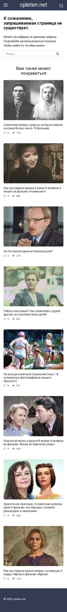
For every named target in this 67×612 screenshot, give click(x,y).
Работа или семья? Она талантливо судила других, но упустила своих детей (32, 312)
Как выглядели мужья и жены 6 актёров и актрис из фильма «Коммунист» (32, 189)
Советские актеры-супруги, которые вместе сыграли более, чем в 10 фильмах (33, 126)
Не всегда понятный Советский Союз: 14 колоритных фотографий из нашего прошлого (31, 377)
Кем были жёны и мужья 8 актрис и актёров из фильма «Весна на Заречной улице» (33, 442)
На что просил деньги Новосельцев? (28, 251)
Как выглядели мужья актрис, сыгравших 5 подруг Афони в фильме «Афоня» (33, 572)
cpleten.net (33, 4)
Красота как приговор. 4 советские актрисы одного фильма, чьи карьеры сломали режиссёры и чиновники (33, 507)
